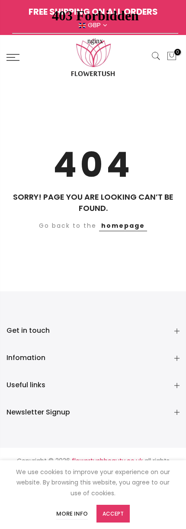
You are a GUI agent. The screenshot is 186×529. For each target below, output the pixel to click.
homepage (123, 225)
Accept (113, 513)
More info (72, 514)
